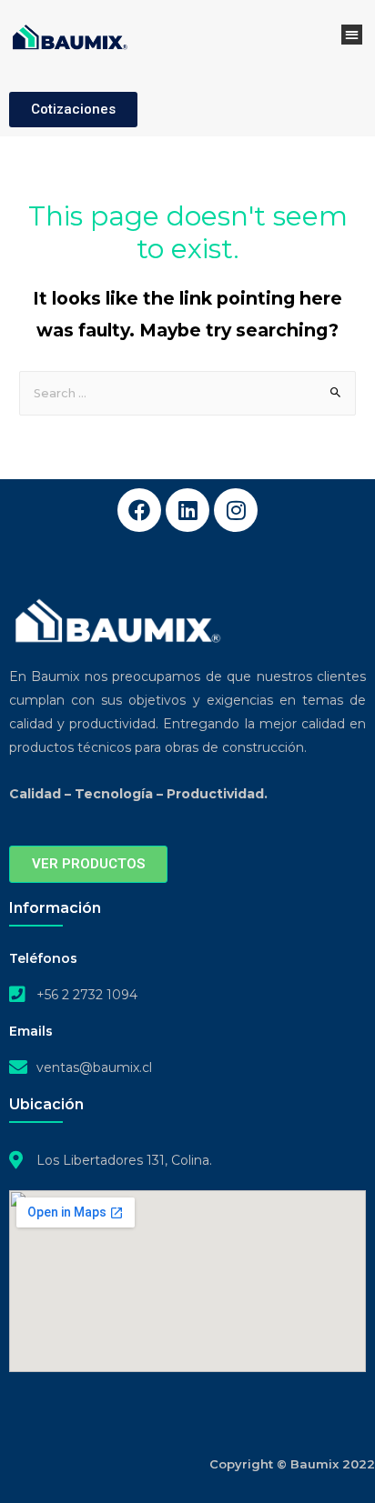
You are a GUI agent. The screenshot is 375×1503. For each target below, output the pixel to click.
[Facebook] (139, 510)
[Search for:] (187, 393)
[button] (351, 35)
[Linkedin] (187, 510)
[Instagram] (236, 510)
